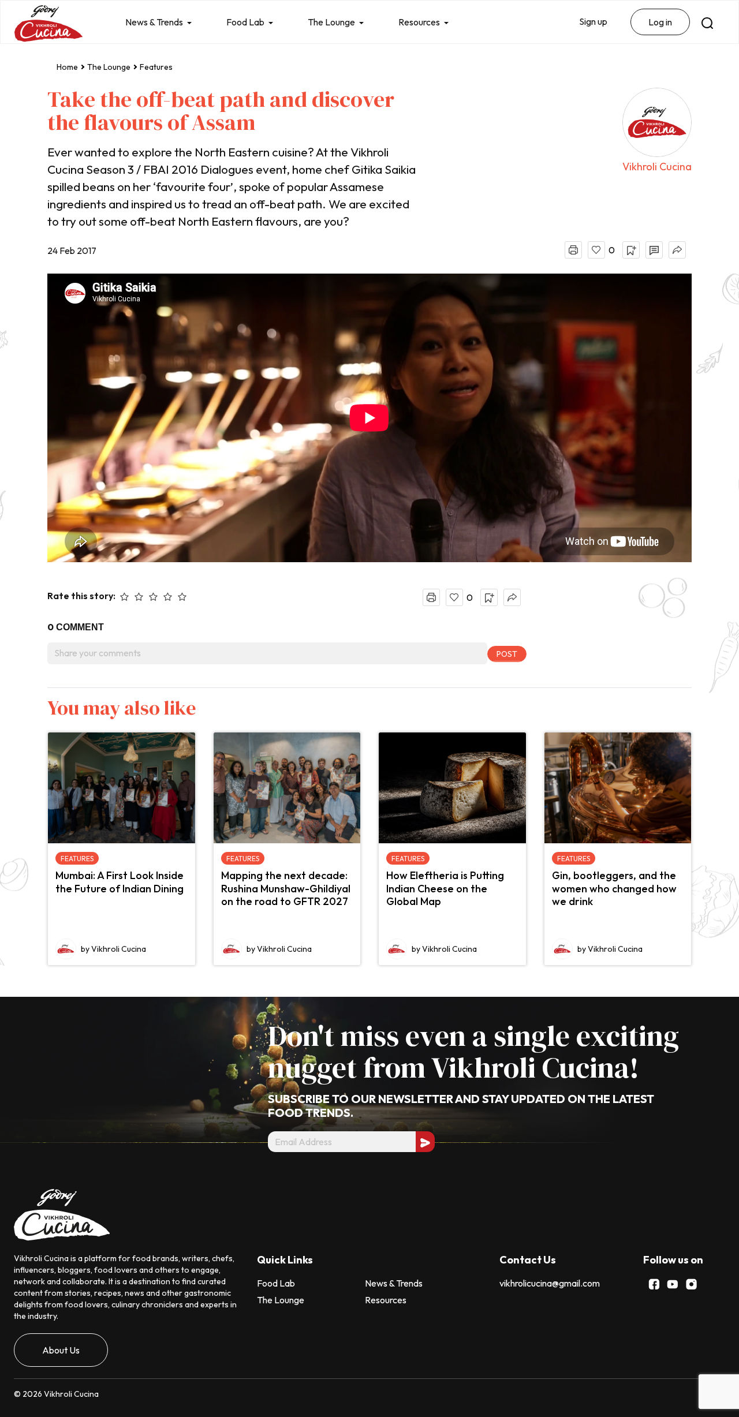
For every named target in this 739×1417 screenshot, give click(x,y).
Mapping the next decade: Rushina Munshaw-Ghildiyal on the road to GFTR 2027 (285, 888)
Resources (419, 22)
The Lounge (331, 22)
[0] (596, 250)
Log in (660, 22)
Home (67, 67)
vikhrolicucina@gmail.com (549, 1283)
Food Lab (245, 22)
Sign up (593, 21)
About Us (61, 1350)
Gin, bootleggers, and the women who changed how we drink (614, 888)
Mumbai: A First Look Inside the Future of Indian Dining (119, 882)
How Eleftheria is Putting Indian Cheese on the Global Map (445, 888)
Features (156, 67)
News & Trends (154, 22)
